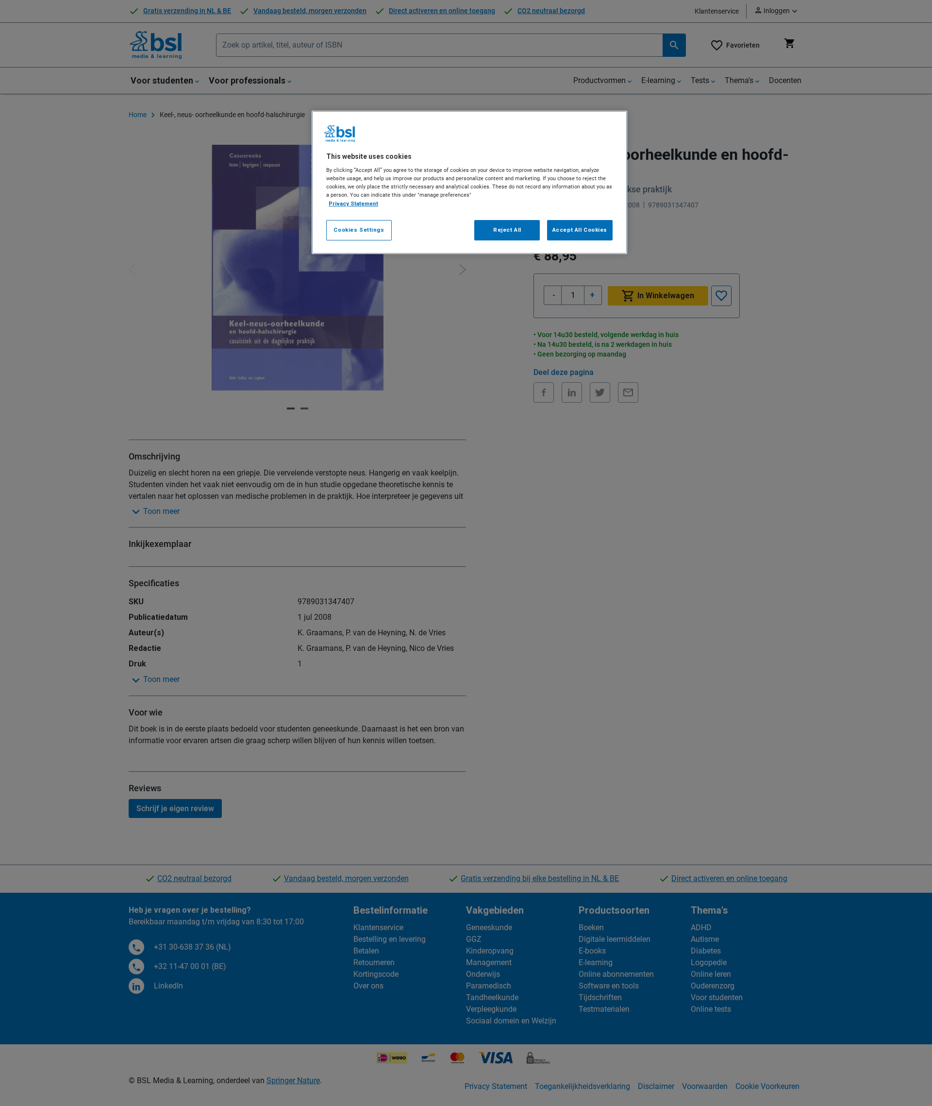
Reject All (507, 229)
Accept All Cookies (579, 229)
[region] (469, 182)
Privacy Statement (353, 203)
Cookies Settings (358, 229)
